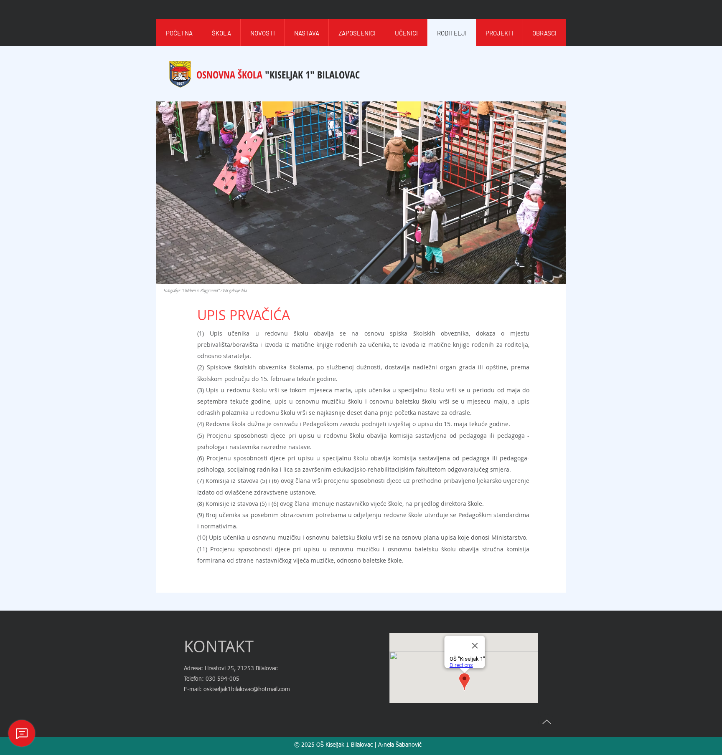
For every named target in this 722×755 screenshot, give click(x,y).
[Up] (546, 722)
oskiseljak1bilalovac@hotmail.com (246, 689)
